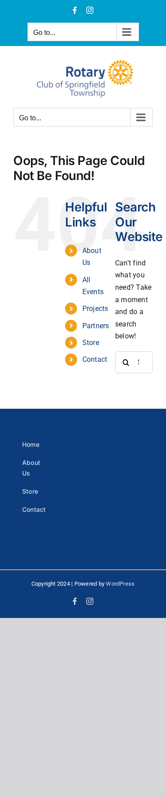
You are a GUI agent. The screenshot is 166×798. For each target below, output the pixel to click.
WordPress (120, 583)
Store (90, 342)
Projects (95, 308)
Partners (95, 326)
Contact (95, 359)
